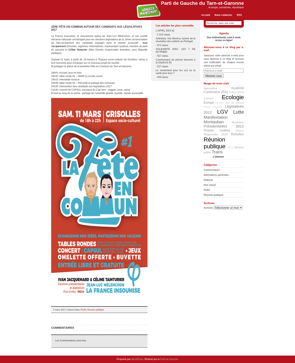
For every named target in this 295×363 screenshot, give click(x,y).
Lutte (238, 112)
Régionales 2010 (216, 134)
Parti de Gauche (169, 359)
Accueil (205, 15)
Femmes (219, 103)
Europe (209, 102)
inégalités (217, 107)
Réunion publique (95, 309)
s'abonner (214, 156)
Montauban (214, 122)
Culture (233, 92)
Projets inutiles (217, 130)
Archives (208, 207)
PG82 (83, 309)
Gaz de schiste (234, 102)
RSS (239, 15)
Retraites (237, 134)
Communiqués (212, 170)
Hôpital (207, 107)
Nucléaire (238, 122)
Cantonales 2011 (216, 92)
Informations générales (216, 175)
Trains (217, 152)
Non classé (210, 185)
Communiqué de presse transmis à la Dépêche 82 (175, 61)
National (208, 180)
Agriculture (210, 88)
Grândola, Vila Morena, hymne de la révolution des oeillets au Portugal (175, 40)
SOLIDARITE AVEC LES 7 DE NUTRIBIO (175, 50)
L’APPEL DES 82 (165, 30)
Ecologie (233, 97)
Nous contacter (223, 15)
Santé (230, 147)
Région (240, 130)
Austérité (237, 88)
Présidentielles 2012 (224, 126)
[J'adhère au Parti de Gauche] (148, 18)
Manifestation (216, 117)
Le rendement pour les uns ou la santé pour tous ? (175, 72)
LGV (222, 112)
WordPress (137, 359)
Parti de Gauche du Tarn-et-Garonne (202, 3)
